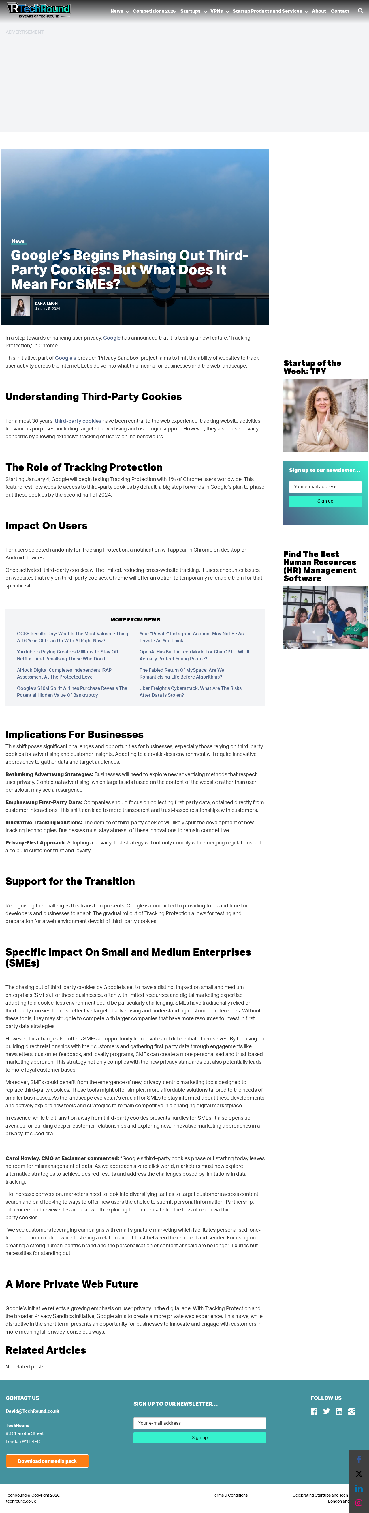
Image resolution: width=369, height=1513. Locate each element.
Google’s (65, 358)
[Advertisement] (179, 80)
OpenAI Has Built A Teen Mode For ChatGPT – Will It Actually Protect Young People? (195, 655)
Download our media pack (47, 1461)
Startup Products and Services (267, 11)
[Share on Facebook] (359, 1459)
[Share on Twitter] (359, 1474)
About (319, 11)
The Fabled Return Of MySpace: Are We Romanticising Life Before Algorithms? (182, 673)
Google (112, 338)
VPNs (216, 11)
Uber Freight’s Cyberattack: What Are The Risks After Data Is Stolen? (191, 692)
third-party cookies (78, 421)
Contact (340, 11)
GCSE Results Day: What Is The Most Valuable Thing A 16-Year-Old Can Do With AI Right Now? (72, 637)
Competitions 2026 (154, 11)
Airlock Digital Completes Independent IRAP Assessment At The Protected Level (64, 673)
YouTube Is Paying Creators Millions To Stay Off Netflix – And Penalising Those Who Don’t (67, 655)
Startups (190, 11)
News (116, 11)
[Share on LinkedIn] (359, 1488)
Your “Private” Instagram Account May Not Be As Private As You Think (192, 637)
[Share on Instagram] (359, 1503)
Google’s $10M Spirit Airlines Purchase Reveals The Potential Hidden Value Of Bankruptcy (72, 692)
